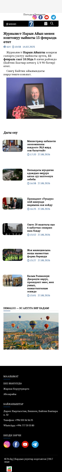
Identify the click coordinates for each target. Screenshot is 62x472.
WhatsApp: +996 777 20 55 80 (18, 425)
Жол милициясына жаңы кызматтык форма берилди (38, 253)
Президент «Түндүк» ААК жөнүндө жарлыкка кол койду (40, 202)
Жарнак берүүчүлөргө (16, 388)
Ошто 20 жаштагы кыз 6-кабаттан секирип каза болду (41, 227)
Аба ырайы (8, 15)
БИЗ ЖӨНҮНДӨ (12, 383)
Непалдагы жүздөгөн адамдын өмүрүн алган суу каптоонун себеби (40, 175)
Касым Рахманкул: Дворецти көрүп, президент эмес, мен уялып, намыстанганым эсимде (40, 283)
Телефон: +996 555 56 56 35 (18, 420)
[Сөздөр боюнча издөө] (51, 23)
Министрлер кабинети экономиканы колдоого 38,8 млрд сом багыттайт (41, 146)
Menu (12, 24)
